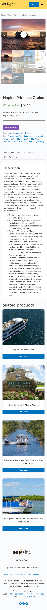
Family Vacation (30, 136)
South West (13, 15)
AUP (25, 574)
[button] (42, 4)
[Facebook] (23, 603)
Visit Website (11, 127)
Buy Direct (23, 356)
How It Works (9, 574)
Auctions (16, 133)
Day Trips (19, 136)
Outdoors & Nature (18, 142)
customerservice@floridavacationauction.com (26, 594)
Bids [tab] (18, 153)
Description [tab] (9, 153)
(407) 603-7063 (28, 597)
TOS (30, 574)
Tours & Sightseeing (35, 142)
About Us (36, 574)
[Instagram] (26, 603)
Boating (11, 136)
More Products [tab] (10, 157)
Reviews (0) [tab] (28, 153)
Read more (23, 470)
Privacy (19, 574)
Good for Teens (19, 139)
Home (4, 15)
